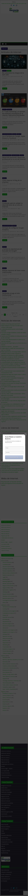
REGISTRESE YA (14, 457)
